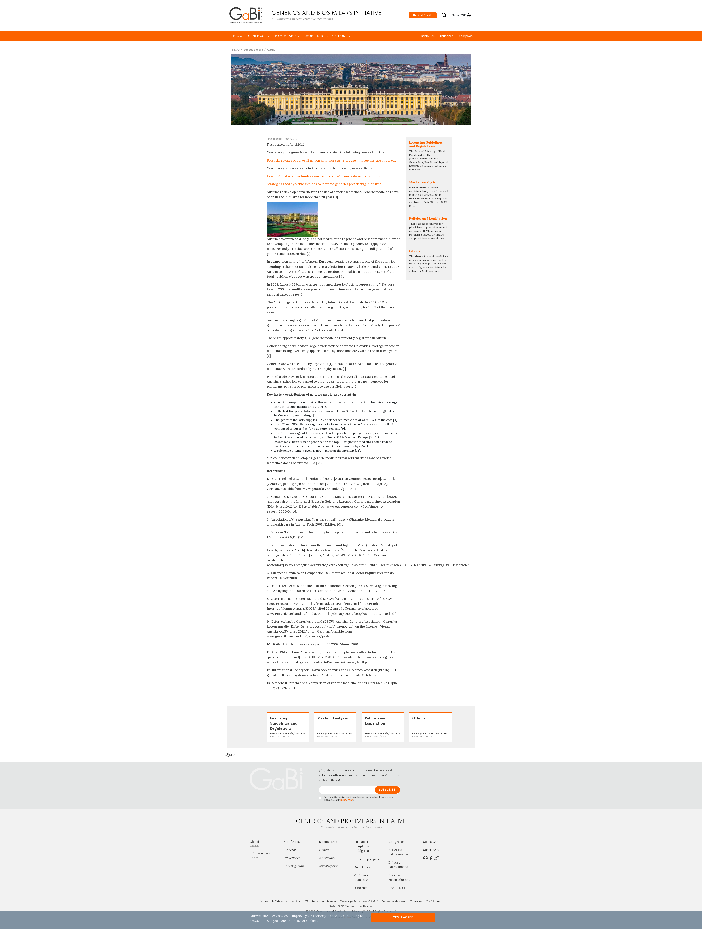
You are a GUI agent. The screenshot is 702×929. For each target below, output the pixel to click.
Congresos (396, 842)
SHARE (234, 755)
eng (454, 15)
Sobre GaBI (428, 36)
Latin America (260, 855)
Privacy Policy (346, 800)
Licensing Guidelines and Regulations (283, 723)
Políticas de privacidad (286, 901)
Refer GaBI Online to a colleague (351, 906)
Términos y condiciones (321, 901)
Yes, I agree (403, 917)
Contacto (416, 901)
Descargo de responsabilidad (359, 901)
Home (264, 901)
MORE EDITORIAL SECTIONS (326, 35)
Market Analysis (332, 718)
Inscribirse (422, 15)
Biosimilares (286, 35)
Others (418, 718)
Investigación (294, 866)
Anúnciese (446, 36)
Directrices (362, 867)
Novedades (292, 858)
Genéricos (257, 35)
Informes (360, 888)
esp (463, 15)
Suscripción (465, 36)
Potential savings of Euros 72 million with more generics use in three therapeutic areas (331, 160)
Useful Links (397, 888)
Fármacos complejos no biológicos (363, 846)
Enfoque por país (253, 49)
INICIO (237, 35)
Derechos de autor (394, 901)
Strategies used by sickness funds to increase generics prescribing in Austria (324, 184)
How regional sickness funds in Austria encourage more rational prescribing (323, 176)
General (290, 850)
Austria (271, 49)
